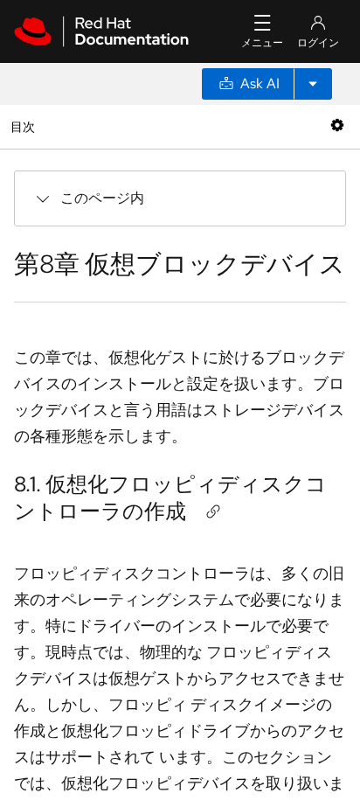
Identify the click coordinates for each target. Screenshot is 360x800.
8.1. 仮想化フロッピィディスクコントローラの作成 (170, 497)
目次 (25, 126)
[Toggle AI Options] (313, 84)
